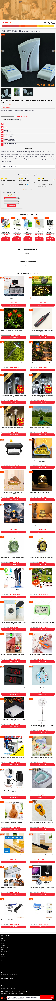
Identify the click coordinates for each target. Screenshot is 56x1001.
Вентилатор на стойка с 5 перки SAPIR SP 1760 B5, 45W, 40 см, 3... (42, 726)
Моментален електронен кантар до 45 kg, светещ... (39, 230)
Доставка (3, 958)
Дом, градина (18, 30)
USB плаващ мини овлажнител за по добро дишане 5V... (42, 888)
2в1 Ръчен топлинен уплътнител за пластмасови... (41, 654)
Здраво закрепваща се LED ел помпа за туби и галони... (14, 791)
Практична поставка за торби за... (9, 887)
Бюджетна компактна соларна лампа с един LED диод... (13, 428)
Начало (3, 30)
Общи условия (4, 960)
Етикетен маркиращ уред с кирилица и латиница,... (13, 298)
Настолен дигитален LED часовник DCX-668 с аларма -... (13, 688)
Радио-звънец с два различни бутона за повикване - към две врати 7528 (21, 31)
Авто (2, 949)
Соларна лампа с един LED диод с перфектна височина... (42, 396)
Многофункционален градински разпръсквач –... (41, 427)
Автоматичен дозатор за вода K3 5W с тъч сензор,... (13, 589)
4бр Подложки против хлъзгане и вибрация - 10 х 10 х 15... (14, 623)
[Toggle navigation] (54, 23)
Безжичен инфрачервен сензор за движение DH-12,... (13, 654)
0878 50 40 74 (6, 981)
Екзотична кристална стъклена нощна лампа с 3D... (42, 492)
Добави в (6, 238)
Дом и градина (10, 30)
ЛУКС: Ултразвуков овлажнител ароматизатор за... (13, 822)
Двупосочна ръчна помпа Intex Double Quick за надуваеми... (42, 331)
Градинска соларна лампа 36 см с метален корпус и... (14, 396)
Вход (2, 938)
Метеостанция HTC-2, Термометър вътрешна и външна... (50, 231)
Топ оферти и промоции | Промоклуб (9, 974)
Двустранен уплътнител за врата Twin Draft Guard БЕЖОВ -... (13, 855)
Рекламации (3, 965)
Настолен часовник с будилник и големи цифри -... (13, 557)
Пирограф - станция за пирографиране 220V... (40, 919)
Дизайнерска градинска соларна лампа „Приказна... (42, 362)
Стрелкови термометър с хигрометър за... (40, 687)
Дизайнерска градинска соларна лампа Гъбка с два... (14, 363)
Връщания (3, 967)
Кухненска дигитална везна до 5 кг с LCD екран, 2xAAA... (14, 720)
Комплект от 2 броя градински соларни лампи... (12, 330)
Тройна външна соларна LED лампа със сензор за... (13, 460)
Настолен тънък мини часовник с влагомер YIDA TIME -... (42, 623)
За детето (3, 945)
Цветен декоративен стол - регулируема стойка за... (42, 757)
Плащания (3, 962)
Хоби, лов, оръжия (5, 951)
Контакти (3, 956)
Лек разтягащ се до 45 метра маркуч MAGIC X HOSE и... (28, 230)
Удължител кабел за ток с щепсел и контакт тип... (41, 589)
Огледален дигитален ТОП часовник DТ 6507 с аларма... (16, 230)
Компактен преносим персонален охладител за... (5, 230)
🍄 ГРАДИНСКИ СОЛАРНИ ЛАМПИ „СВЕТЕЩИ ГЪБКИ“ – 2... (42, 298)
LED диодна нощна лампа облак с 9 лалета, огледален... (42, 461)
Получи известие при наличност (10, 119)
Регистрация (4, 940)
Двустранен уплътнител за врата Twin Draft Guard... (42, 854)
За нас (2, 954)
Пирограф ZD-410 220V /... (7, 919)
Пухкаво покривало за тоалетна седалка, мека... (41, 790)
